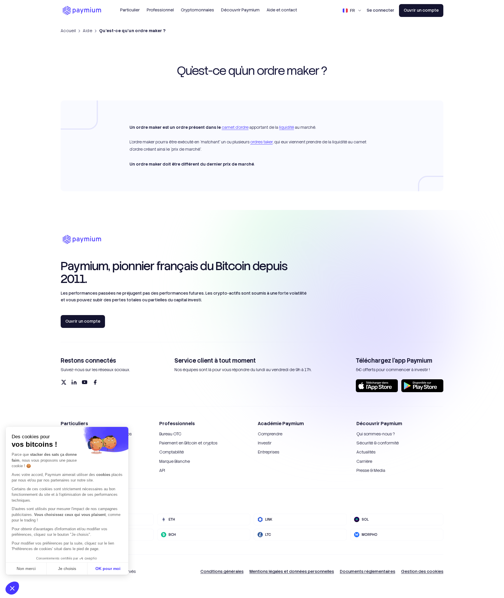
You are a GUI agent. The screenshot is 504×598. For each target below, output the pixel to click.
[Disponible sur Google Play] (422, 385)
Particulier (130, 10)
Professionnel (160, 10)
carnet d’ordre (235, 127)
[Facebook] (95, 382)
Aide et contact (282, 10)
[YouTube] (85, 382)
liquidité (286, 127)
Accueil (68, 30)
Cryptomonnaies (197, 10)
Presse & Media (370, 470)
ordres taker (261, 142)
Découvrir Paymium (240, 10)
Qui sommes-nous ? (375, 434)
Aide (87, 30)
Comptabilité (171, 452)
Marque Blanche (174, 461)
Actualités (365, 452)
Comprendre (270, 434)
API (162, 470)
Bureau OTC (170, 434)
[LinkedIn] (74, 382)
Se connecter (380, 10)
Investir (265, 443)
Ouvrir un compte (421, 10)
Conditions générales (222, 571)
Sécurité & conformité (377, 443)
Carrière (364, 461)
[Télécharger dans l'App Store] (377, 385)
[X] (63, 382)
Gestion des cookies (422, 571)
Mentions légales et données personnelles (291, 571)
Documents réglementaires (367, 571)
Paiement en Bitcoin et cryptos (188, 443)
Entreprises (268, 452)
